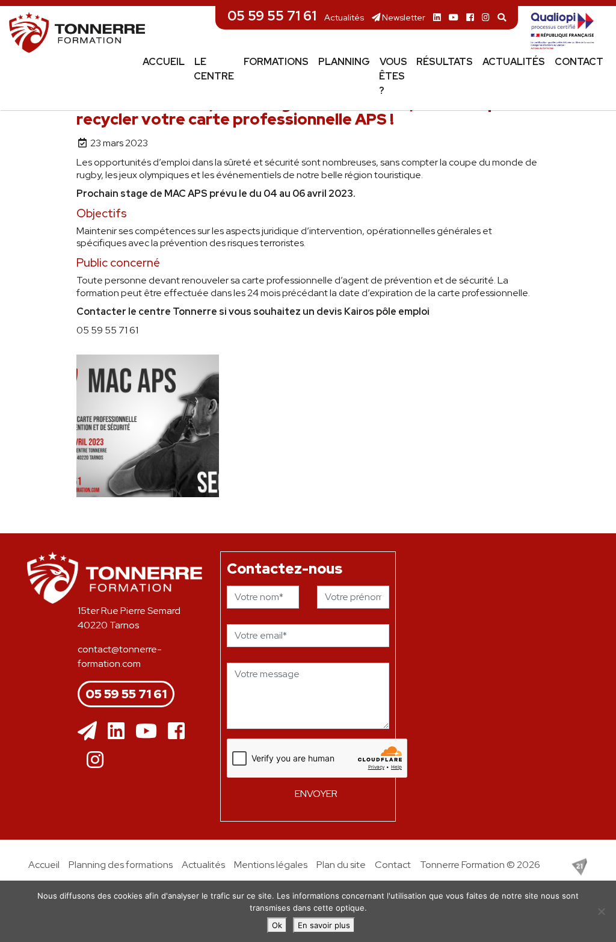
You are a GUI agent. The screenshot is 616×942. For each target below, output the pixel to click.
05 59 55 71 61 (271, 16)
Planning (344, 61)
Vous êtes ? (393, 76)
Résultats (444, 61)
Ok (277, 925)
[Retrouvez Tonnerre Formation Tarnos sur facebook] (470, 17)
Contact (579, 61)
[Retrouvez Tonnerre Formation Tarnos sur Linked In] (437, 17)
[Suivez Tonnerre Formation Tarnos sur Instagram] (486, 17)
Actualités (344, 17)
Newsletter (402, 17)
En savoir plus (324, 925)
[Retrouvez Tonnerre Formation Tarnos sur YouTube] (453, 17)
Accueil (164, 61)
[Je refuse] (601, 911)
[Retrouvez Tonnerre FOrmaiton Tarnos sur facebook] (176, 731)
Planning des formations (121, 864)
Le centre (214, 68)
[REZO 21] (579, 866)
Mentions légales (270, 864)
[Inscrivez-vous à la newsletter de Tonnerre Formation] (87, 731)
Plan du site (341, 864)
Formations (276, 61)
